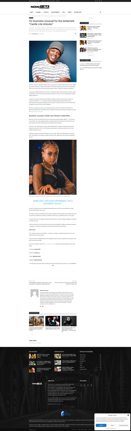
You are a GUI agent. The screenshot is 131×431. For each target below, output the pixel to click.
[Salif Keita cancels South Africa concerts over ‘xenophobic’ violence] (83, 42)
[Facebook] (95, 1)
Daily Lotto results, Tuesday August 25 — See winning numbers (93, 28)
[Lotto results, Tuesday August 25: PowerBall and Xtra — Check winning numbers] (83, 35)
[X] (101, 1)
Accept (101, 425)
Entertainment (35, 16)
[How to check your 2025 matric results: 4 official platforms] (57, 362)
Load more (90, 55)
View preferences (123, 425)
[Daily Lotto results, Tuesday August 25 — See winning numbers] (83, 28)
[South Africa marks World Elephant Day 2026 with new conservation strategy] (36, 321)
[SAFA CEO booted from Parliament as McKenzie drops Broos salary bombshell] (83, 49)
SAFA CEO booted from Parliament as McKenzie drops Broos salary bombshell (94, 49)
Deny (112, 425)
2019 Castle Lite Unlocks (37, 111)
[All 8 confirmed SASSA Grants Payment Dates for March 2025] (57, 356)
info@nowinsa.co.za (58, 404)
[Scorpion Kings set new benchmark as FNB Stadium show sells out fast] (52, 321)
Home (30, 16)
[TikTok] (99, 1)
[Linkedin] (51, 37)
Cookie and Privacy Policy (111, 428)
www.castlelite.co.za (49, 244)
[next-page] (32, 335)
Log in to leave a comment (35, 343)
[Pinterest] (44, 37)
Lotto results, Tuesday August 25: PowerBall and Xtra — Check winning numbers (94, 35)
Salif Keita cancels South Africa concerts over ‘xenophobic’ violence (94, 42)
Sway (40, 100)
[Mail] (42, 306)
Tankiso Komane (35, 33)
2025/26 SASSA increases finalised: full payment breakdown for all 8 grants (68, 369)
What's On (41, 16)
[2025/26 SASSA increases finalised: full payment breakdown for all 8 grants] (57, 369)
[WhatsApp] (48, 37)
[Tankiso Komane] (30, 34)
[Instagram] (97, 1)
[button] (128, 415)
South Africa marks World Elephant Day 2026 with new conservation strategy (36, 329)
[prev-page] (30, 335)
